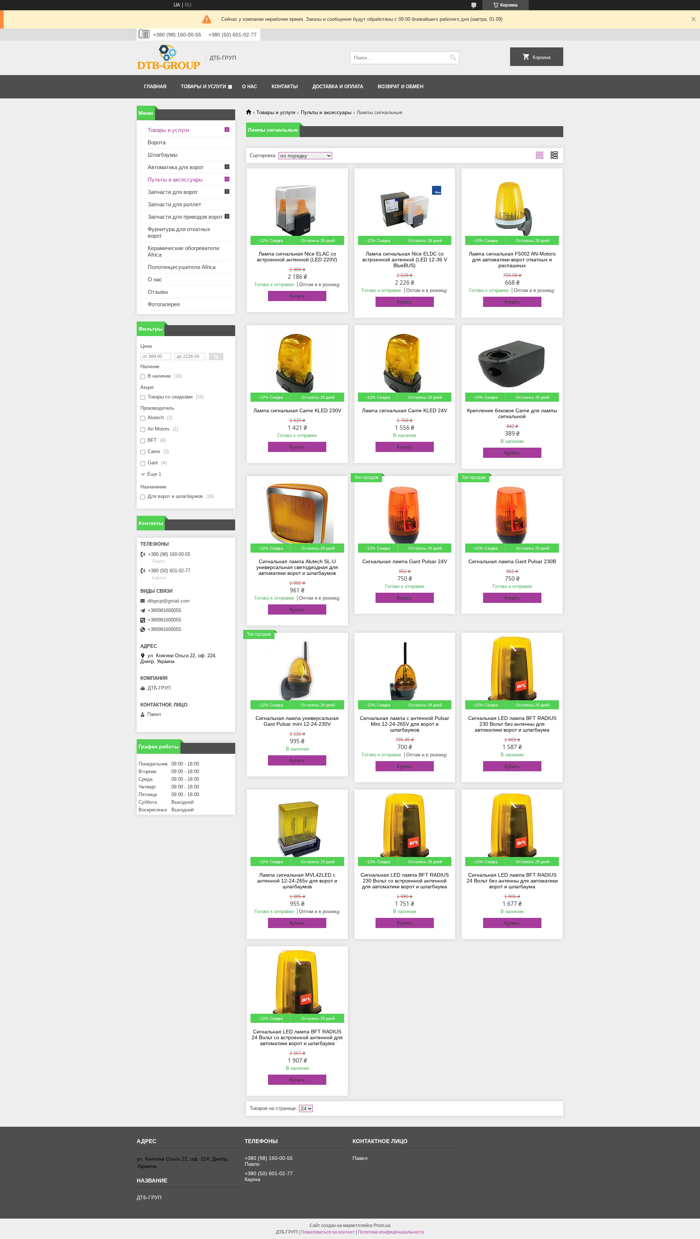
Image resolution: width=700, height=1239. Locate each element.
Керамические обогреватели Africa (183, 251)
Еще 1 (154, 474)
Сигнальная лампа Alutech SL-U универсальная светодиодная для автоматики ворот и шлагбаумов (297, 567)
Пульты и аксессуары (326, 112)
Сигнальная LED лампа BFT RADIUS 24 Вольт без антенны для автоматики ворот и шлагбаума (512, 880)
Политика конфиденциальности (391, 1232)
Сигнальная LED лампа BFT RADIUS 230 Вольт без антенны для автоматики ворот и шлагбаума (512, 724)
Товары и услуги (203, 86)
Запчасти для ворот (173, 192)
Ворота (157, 142)
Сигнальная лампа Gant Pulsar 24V (404, 561)
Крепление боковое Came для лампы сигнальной (512, 413)
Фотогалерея (164, 304)
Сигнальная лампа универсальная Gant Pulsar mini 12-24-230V (297, 721)
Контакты (285, 86)
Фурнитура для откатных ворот (179, 232)
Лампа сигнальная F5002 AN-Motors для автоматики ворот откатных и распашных (512, 259)
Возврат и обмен (400, 86)
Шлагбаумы (163, 155)
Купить (297, 296)
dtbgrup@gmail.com (168, 601)
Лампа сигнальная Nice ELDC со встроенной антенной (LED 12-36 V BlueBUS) (404, 259)
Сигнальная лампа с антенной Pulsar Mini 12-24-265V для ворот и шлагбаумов (404, 724)
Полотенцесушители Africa (181, 267)
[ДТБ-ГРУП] (169, 57)
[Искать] (453, 57)
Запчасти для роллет (174, 204)
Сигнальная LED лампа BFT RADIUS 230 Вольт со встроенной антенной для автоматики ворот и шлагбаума (405, 880)
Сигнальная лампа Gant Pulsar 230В (512, 561)
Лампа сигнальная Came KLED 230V (297, 410)
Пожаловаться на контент (328, 1232)
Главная (155, 86)
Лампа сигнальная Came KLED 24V (404, 410)
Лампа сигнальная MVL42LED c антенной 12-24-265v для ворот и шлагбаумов (297, 880)
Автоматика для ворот (176, 167)
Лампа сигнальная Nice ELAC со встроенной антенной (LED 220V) (297, 256)
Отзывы (158, 292)
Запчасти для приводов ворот (185, 217)
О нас (249, 86)
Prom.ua (382, 1225)
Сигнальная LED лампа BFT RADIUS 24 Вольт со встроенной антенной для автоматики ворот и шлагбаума (297, 1037)
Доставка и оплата (337, 86)
